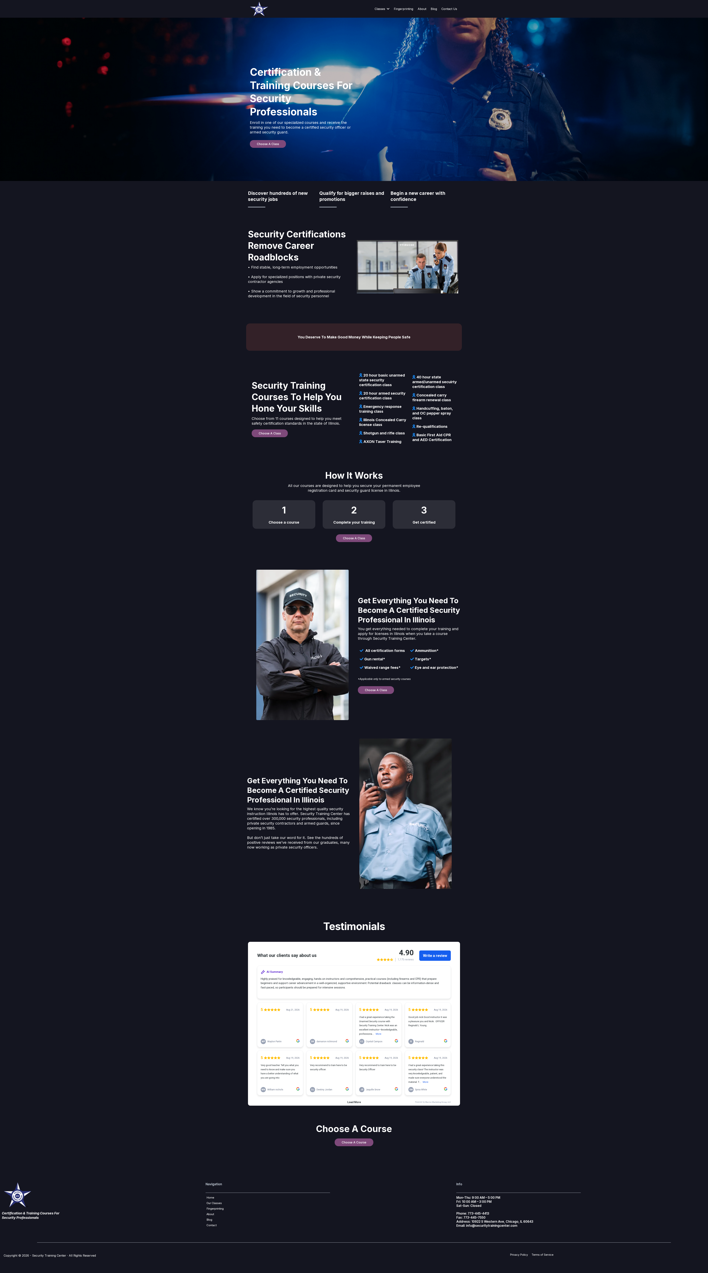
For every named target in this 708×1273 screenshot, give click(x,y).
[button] (387, 9)
